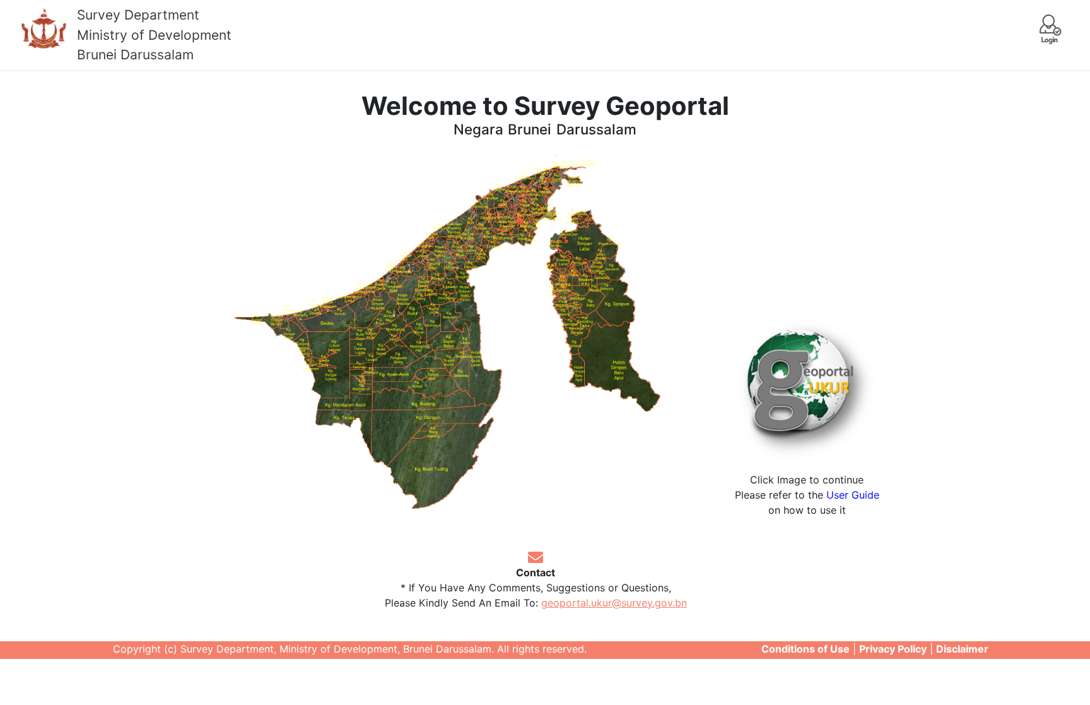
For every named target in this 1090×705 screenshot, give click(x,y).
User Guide (852, 495)
